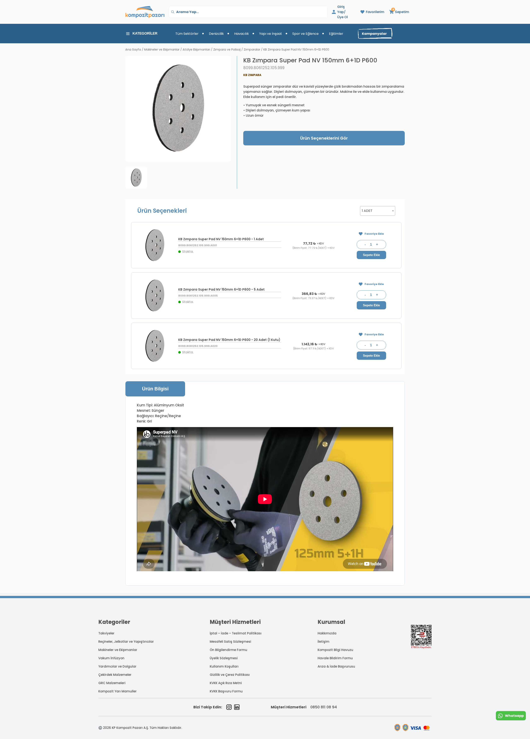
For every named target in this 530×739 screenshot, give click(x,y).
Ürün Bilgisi (155, 388)
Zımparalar (252, 49)
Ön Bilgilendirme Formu (228, 650)
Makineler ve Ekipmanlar (161, 49)
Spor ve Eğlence (305, 33)
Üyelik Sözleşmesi (224, 658)
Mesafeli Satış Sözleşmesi (230, 641)
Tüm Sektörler (187, 33)
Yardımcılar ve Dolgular (117, 666)
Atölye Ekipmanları (196, 49)
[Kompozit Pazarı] (145, 12)
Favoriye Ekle (374, 234)
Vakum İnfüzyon (111, 658)
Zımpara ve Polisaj (227, 49)
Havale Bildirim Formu (335, 658)
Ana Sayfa (133, 49)
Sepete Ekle (371, 255)
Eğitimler (336, 33)
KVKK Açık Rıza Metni (226, 683)
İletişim (323, 641)
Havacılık (241, 33)
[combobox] (377, 211)
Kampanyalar (374, 33)
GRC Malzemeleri (111, 683)
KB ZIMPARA (252, 75)
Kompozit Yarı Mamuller (117, 691)
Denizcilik (216, 33)
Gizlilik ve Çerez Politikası (230, 675)
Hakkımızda (327, 633)
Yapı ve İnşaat (270, 33)
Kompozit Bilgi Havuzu (335, 650)
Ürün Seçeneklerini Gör (324, 138)
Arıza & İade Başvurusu (336, 666)
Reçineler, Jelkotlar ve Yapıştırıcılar (126, 641)
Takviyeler (106, 633)
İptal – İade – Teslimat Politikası (235, 633)
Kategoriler (144, 33)
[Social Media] (229, 707)
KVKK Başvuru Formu (226, 691)
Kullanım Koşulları (224, 666)
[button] (397, 11)
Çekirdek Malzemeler (114, 675)
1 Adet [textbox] (367, 210)
